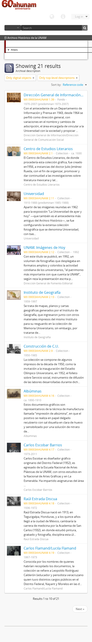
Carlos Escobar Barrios (43, 445)
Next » (80, 609)
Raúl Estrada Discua (40, 498)
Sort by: (56, 85)
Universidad (34, 193)
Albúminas (33, 391)
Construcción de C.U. (41, 346)
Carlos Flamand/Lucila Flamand (50, 548)
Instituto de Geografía (42, 292)
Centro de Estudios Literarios (48, 148)
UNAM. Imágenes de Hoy (44, 247)
